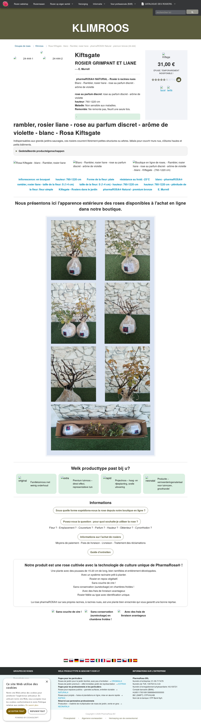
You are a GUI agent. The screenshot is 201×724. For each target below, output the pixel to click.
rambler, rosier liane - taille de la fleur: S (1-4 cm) (45, 184)
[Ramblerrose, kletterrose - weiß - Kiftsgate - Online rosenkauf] (76, 660)
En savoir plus (32, 705)
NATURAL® (63, 692)
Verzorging (83, 3)
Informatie (97, 3)
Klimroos (39, 45)
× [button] (47, 682)
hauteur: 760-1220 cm (68, 179)
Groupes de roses (22, 45)
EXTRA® (122, 683)
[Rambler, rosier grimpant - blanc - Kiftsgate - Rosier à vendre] (103, 660)
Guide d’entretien (100, 552)
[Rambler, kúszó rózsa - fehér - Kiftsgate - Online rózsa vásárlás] (66, 660)
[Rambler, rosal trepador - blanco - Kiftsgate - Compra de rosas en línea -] (135, 660)
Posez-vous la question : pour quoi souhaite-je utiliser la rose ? (100, 521)
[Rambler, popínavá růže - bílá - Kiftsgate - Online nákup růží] (124, 660)
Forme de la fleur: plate (100, 179)
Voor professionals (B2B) (122, 3)
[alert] (26, 699)
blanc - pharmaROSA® (168, 179)
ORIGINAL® (117, 681)
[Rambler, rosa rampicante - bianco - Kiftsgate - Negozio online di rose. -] (98, 660)
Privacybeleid (69, 718)
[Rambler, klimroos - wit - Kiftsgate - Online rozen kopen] (119, 660)
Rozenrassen (39, 3)
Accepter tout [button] (16, 711)
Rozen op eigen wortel (60, 3)
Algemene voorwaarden (92, 718)
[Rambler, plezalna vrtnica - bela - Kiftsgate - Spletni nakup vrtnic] (82, 660)
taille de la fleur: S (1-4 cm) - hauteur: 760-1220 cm (108, 184)
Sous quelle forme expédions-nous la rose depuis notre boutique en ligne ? (100, 510)
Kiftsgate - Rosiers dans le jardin (78, 189)
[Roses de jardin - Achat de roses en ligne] (192, 12)
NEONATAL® (63, 706)
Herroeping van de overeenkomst (123, 718)
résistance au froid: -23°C (135, 179)
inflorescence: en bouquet (34, 179)
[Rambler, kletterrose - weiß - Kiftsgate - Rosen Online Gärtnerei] (87, 660)
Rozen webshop (21, 3)
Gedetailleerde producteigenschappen (41, 151)
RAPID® (61, 698)
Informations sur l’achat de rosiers (100, 537)
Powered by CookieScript (26, 717)
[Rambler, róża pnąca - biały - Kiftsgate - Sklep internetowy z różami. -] (108, 660)
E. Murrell (163, 189)
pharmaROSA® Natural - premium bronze (127, 189)
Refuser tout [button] (37, 711)
